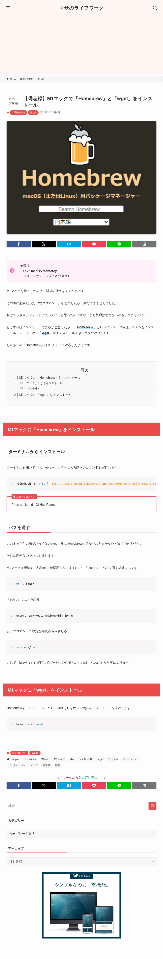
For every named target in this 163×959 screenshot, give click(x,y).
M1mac (45, 759)
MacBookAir (86, 759)
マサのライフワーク (81, 8)
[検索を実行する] (152, 806)
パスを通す (33, 388)
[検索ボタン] (155, 8)
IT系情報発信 (18, 112)
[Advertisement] (81, 46)
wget (100, 759)
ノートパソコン (17, 765)
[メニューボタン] (8, 8)
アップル (113, 759)
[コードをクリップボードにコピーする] (152, 485)
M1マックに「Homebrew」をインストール (50, 377)
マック (34, 765)
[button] (19, 244)
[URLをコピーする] (144, 244)
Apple (15, 759)
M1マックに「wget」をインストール (45, 394)
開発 (57, 765)
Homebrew (30, 759)
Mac (72, 759)
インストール (130, 759)
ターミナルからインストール (44, 383)
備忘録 (33, 112)
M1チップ (59, 759)
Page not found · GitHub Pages (33, 504)
